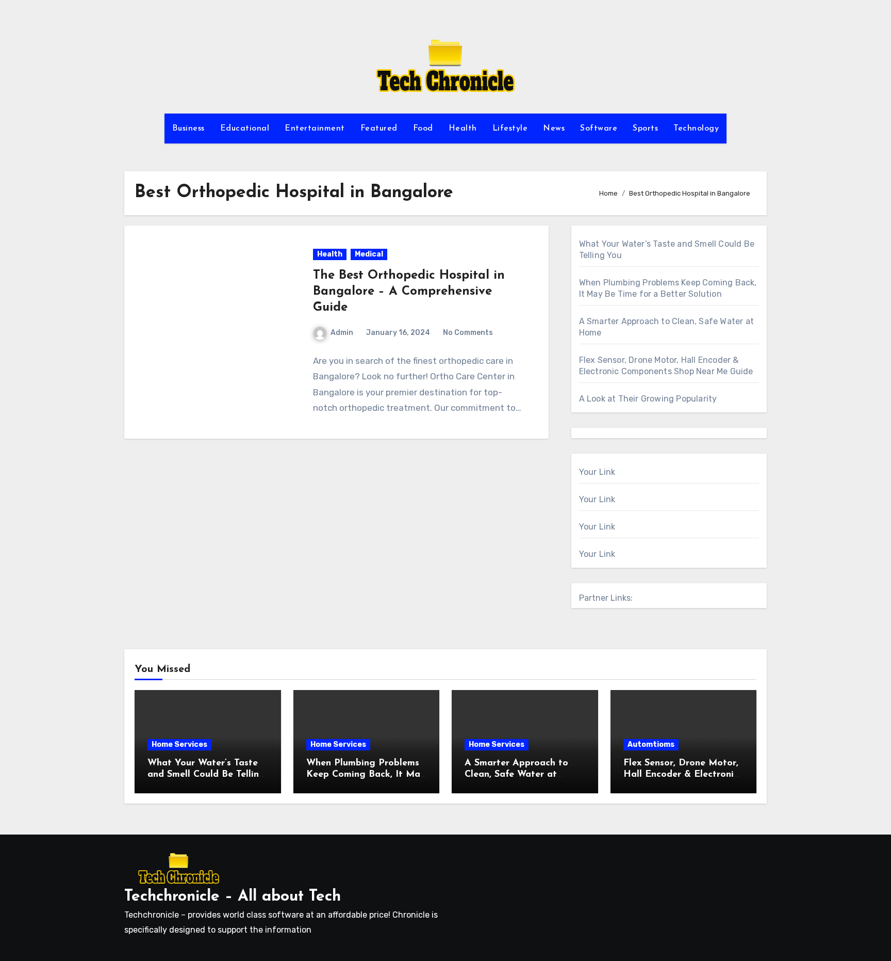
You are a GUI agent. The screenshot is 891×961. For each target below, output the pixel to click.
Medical (369, 254)
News (554, 128)
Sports (645, 128)
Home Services (179, 744)
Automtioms (651, 744)
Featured (379, 128)
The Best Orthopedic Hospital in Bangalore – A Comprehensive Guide (409, 291)
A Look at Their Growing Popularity (648, 399)
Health (463, 128)
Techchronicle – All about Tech (232, 897)
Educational (245, 128)
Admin (342, 332)
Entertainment (315, 128)
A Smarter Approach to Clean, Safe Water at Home (516, 774)
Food (423, 128)
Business (188, 128)
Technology (696, 128)
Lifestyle (510, 128)
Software (598, 128)
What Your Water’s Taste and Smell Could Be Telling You (206, 774)
